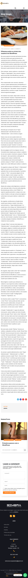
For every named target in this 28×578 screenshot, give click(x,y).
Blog (6, 16)
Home (2, 16)
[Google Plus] (26, 399)
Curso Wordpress (8, 45)
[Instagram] (14, 516)
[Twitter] (18, 399)
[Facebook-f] (11, 516)
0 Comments (18, 48)
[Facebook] (21, 399)
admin (12, 48)
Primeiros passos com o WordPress (10, 444)
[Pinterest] (23, 399)
